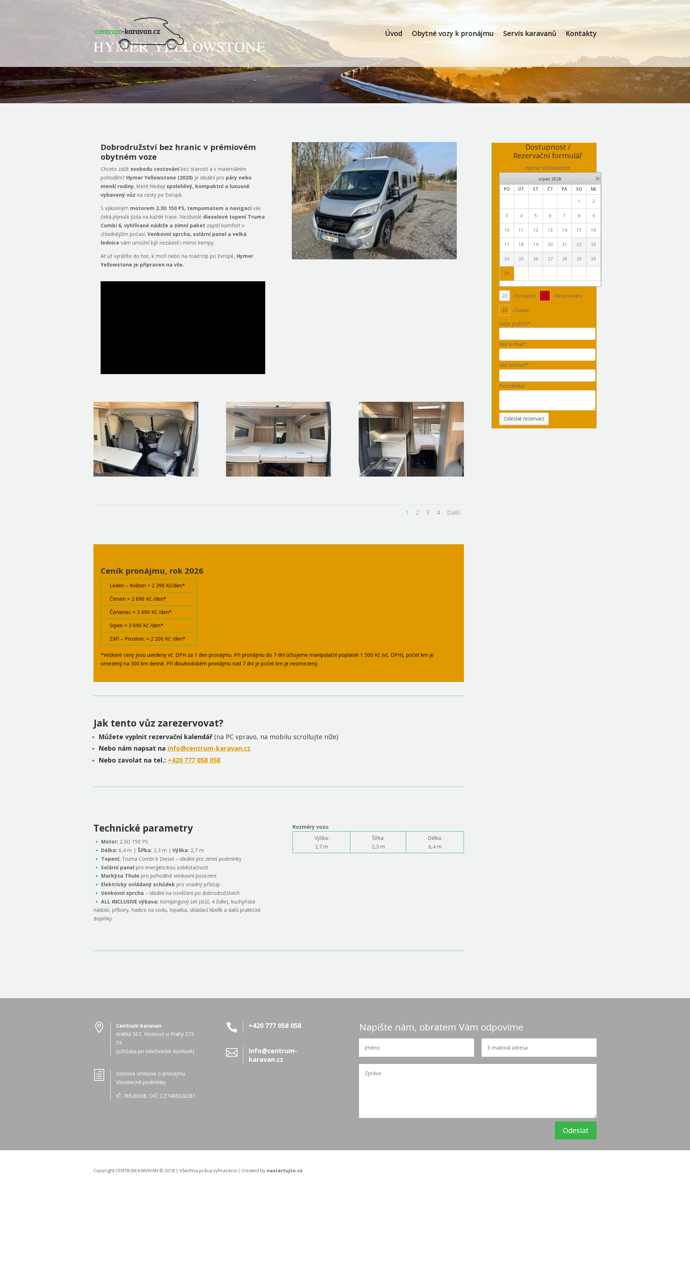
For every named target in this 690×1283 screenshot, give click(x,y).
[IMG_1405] (145, 474)
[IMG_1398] (278, 474)
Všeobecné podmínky (141, 1082)
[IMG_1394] (374, 257)
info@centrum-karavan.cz (208, 748)
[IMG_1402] (411, 474)
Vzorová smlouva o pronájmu (150, 1073)
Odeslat (576, 1130)
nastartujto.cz (285, 1170)
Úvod (393, 34)
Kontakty (581, 34)
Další (453, 513)
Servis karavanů (529, 34)
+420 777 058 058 (194, 760)
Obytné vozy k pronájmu (453, 34)
